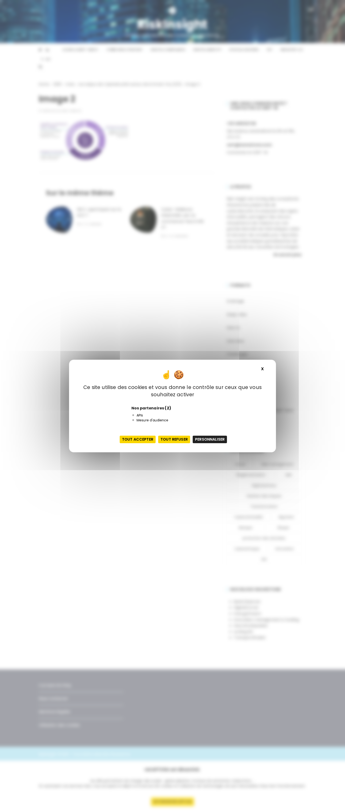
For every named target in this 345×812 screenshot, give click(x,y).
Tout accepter (137, 439)
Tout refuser (174, 439)
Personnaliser (210, 439)
